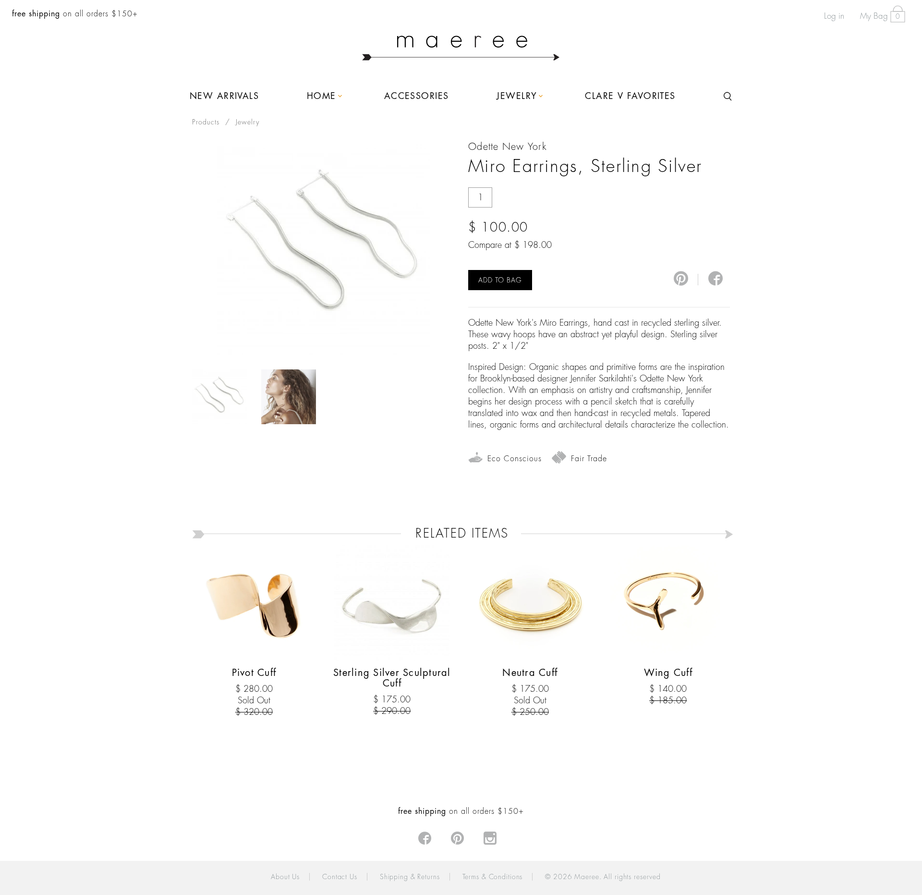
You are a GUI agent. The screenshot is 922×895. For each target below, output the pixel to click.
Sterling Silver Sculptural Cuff (392, 678)
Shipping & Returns (410, 876)
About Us (285, 876)
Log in (834, 16)
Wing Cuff (668, 673)
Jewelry (247, 122)
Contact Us (339, 876)
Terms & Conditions (492, 876)
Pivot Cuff (254, 673)
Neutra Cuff (530, 673)
